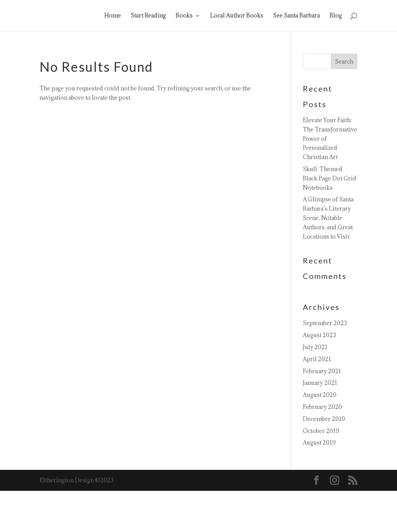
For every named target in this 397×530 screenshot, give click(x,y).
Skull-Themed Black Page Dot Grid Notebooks (329, 178)
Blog (336, 16)
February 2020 (322, 406)
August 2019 (319, 442)
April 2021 (317, 359)
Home (112, 16)
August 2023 (319, 335)
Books (184, 16)
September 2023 (325, 323)
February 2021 (322, 371)
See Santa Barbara (296, 16)
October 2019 (321, 431)
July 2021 (315, 347)
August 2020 (320, 394)
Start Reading (148, 16)
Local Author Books (236, 16)
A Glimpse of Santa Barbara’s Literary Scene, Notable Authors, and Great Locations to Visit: (328, 218)
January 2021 (320, 382)
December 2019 (324, 419)
